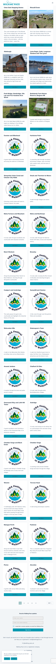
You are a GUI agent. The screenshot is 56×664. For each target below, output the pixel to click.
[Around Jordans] (15, 378)
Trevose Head (35, 483)
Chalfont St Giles (36, 366)
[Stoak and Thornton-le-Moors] (41, 187)
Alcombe (33, 565)
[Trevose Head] (41, 494)
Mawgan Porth (9, 525)
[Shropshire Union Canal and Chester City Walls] (15, 189)
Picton (6, 565)
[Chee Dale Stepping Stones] (15, 19)
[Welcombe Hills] (15, 340)
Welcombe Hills (9, 328)
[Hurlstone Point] (41, 147)
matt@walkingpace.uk (36, 639)
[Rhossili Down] (41, 19)
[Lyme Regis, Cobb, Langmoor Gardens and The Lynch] (41, 65)
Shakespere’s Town (37, 328)
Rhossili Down (35, 7)
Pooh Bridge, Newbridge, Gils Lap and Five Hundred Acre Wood (14, 95)
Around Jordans (9, 366)
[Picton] (15, 576)
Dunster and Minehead (12, 135)
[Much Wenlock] (15, 263)
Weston (6, 483)
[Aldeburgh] (15, 63)
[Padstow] (41, 536)
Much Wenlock (9, 252)
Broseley (33, 252)
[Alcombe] (41, 576)
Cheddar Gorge (35, 443)
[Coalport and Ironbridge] (15, 302)
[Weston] (15, 494)
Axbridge (33, 402)
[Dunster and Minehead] (15, 147)
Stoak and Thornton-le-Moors (40, 175)
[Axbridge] (41, 414)
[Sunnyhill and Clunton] (41, 302)
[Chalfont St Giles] (41, 378)
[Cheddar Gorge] (41, 454)
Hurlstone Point (35, 135)
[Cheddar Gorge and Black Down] (15, 456)
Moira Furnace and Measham (14, 214)
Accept (7, 658)
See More (16, 45)
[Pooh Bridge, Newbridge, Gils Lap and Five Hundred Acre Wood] (15, 109)
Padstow (33, 525)
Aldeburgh (7, 51)
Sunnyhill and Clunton (37, 290)
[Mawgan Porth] (15, 536)
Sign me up (28, 630)
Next (49, 603)
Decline (14, 658)
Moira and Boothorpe (37, 214)
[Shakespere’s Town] (41, 340)
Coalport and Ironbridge (12, 290)
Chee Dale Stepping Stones (13, 7)
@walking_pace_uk (28, 643)
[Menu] (52, 2)
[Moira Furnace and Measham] (15, 225)
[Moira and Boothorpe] (41, 225)
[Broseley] (41, 263)
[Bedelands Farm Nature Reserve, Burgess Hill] (41, 107)
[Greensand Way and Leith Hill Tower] (15, 416)
